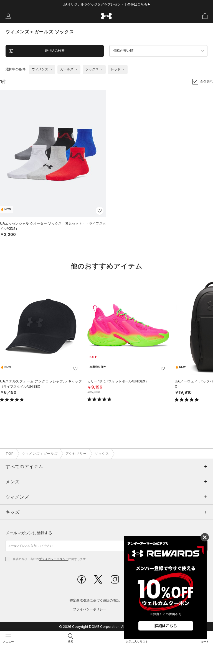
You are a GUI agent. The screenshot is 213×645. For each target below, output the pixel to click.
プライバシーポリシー (53, 559)
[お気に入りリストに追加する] (99, 211)
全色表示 (206, 81)
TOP (10, 453)
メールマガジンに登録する (29, 532)
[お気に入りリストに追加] (75, 368)
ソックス (102, 453)
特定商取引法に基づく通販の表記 (95, 600)
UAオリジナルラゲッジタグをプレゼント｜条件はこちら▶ (107, 4)
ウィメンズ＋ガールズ (40, 453)
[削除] (51, 69)
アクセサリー (76, 453)
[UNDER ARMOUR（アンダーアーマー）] (106, 16)
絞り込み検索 (55, 51)
